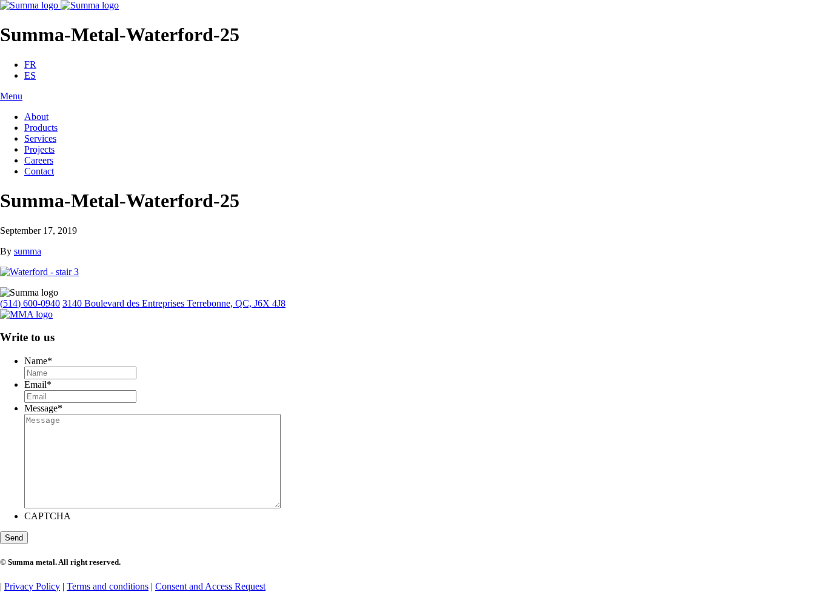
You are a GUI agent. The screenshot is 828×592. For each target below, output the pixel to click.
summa (27, 251)
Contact (39, 171)
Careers (38, 160)
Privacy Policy (32, 586)
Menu (11, 96)
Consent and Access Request (210, 586)
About (36, 116)
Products (41, 127)
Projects (39, 149)
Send (14, 537)
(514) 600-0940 (30, 303)
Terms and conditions (108, 586)
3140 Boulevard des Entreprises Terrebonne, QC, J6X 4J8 (173, 303)
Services (40, 138)
